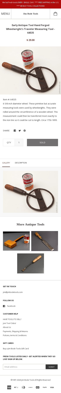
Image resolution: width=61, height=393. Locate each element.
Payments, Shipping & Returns (15, 331)
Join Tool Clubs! (9, 323)
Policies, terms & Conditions (15, 335)
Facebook (11, 306)
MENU (5, 14)
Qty (9, 142)
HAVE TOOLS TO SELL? (12, 319)
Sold (42, 142)
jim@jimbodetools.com (13, 292)
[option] (30, 70)
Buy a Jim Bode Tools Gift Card (16, 348)
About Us (7, 327)
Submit (52, 367)
